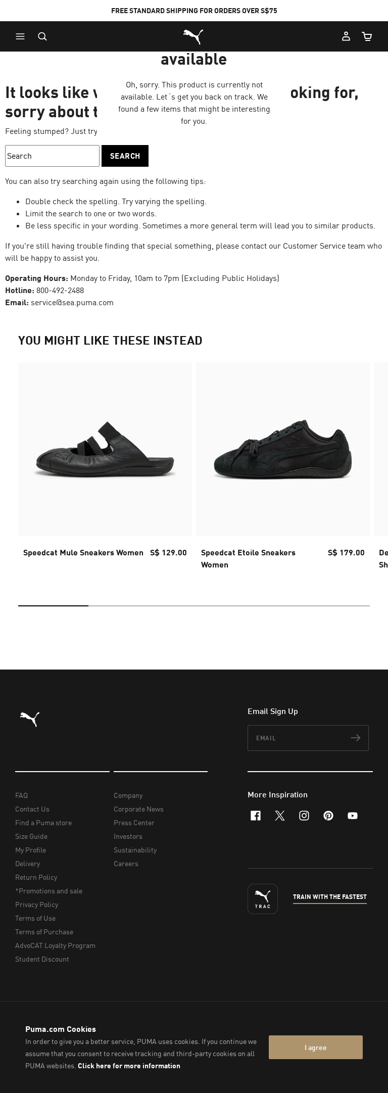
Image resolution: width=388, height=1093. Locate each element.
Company (128, 795)
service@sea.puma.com (72, 302)
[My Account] (346, 36)
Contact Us (32, 808)
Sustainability (135, 849)
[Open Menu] (22, 36)
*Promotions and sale (48, 890)
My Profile (30, 849)
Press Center (134, 822)
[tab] (53, 606)
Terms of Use (35, 918)
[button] (22, 36)
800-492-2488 (60, 290)
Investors (128, 836)
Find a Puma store (43, 822)
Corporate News (139, 808)
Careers (126, 863)
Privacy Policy (36, 904)
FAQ (21, 795)
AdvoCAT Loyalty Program (55, 945)
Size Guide (31, 836)
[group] (105, 469)
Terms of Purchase (44, 931)
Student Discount (42, 959)
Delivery (27, 863)
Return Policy (36, 877)
